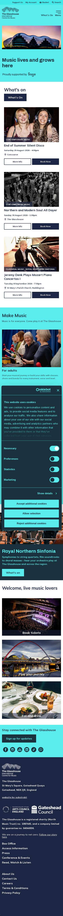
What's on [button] (13, 572)
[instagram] (12, 749)
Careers (7, 883)
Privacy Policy (11, 892)
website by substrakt (14, 797)
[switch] (54, 459)
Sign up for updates (19, 738)
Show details (45, 493)
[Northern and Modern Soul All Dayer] (31, 201)
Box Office (9, 843)
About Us (8, 874)
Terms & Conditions (15, 888)
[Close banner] (58, 390)
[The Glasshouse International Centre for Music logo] (10, 13)
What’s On (47, 15)
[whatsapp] (40, 749)
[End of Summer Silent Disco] (31, 136)
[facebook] (5, 749)
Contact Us (9, 878)
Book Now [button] (45, 161)
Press (6, 853)
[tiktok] (33, 749)
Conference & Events (16, 857)
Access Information (15, 848)
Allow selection (31, 513)
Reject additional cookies (31, 523)
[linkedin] (26, 749)
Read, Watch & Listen (16, 862)
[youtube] (19, 749)
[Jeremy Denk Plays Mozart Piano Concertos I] (31, 267)
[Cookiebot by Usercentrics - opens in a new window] (38, 390)
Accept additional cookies (31, 503)
